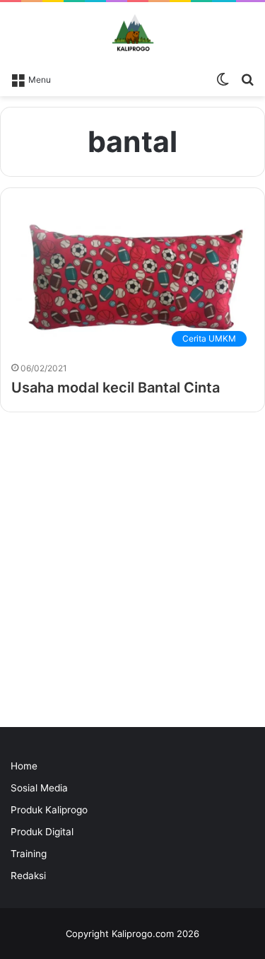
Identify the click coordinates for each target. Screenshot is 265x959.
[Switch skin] (223, 78)
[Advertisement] (132, 573)
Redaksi (28, 875)
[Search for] (247, 78)
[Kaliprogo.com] (133, 33)
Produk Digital (42, 831)
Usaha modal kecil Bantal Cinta (115, 387)
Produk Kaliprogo (49, 809)
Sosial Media (39, 788)
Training (29, 853)
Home (24, 766)
